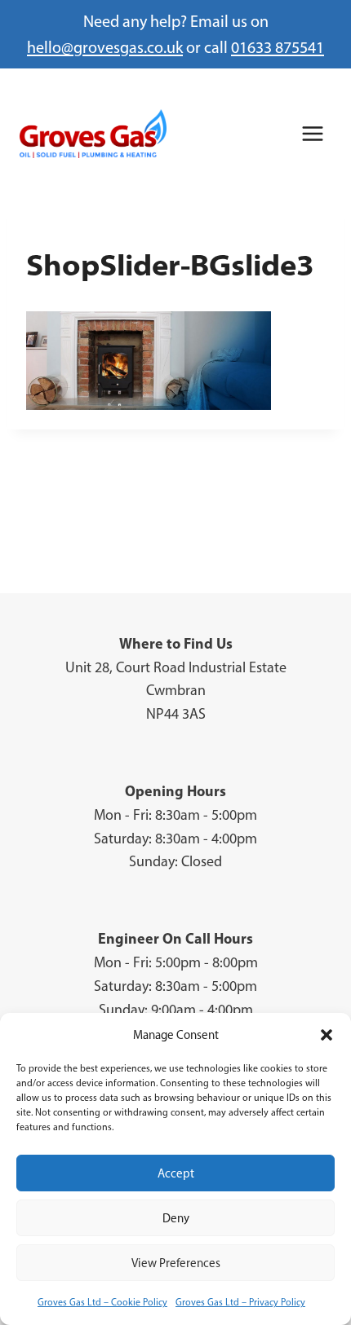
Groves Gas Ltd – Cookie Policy (102, 1302)
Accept (176, 1173)
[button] (326, 1035)
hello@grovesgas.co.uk (105, 47)
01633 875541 (277, 47)
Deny (175, 1218)
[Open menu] (312, 133)
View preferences (175, 1263)
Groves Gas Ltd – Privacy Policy (240, 1302)
